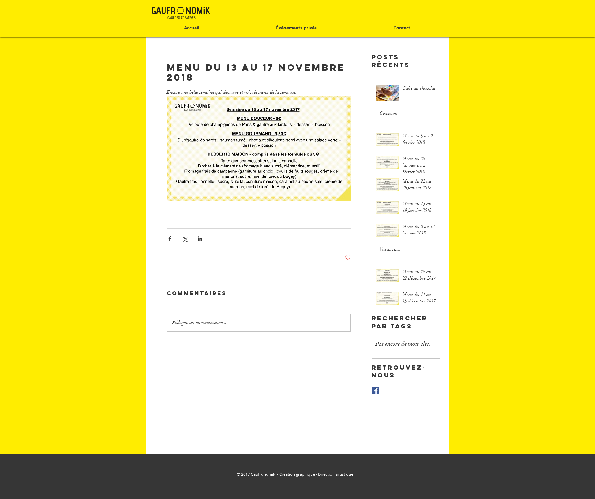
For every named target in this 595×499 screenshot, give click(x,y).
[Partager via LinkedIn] (200, 239)
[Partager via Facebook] (170, 239)
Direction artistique (336, 474)
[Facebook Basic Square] (375, 390)
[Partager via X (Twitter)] (185, 239)
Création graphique (297, 474)
